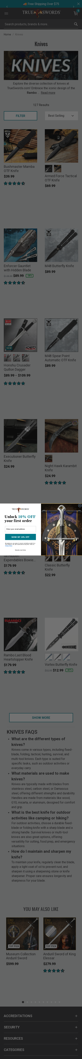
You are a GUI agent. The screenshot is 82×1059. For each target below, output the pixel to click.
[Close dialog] (80, 505)
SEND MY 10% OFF (20, 537)
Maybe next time (20, 550)
